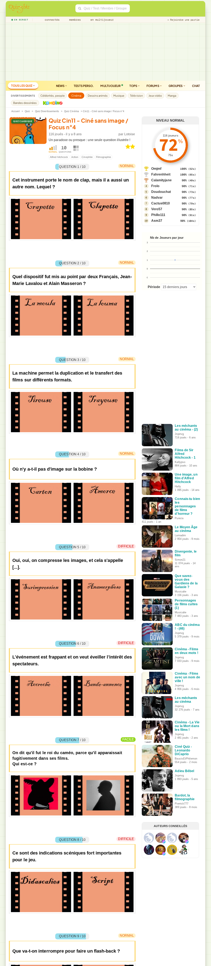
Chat (196, 86)
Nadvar (157, 197)
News (60, 86)
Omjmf (156, 168)
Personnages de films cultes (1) (186, 604)
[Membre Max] (164, 842)
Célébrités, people (52, 95)
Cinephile (87, 157)
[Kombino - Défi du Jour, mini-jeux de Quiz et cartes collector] (51, 103)
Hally (178, 486)
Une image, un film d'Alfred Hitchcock (186, 478)
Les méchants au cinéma (186, 699)
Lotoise (129, 134)
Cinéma (76, 95)
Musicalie (180, 591)
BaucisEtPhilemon (186, 758)
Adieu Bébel (184, 771)
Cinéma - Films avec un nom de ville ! (187, 677)
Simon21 (180, 559)
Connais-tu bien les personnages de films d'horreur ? (187, 506)
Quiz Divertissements (47, 111)
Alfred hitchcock (59, 157)
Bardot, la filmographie (185, 797)
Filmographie (103, 157)
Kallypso (180, 462)
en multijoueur (101, 19)
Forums (153, 86)
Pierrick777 (181, 803)
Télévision (136, 95)
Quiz (27, 111)
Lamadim (180, 535)
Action (75, 157)
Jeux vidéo (155, 95)
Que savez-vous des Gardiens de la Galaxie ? (186, 581)
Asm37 (156, 220)
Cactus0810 (160, 203)
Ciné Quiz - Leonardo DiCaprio (183, 750)
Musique (118, 95)
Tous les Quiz (22, 85)
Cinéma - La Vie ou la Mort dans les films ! (187, 725)
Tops (133, 86)
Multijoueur (110, 86)
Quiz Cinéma (71, 111)
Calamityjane (161, 180)
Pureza (179, 518)
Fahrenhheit (160, 174)
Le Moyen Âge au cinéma (186, 529)
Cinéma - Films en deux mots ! (186, 651)
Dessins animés (98, 95)
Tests (84, 86)
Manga (172, 95)
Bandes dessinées (25, 102)
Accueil (15, 111)
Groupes (176, 86)
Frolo (155, 186)
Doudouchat (161, 191)
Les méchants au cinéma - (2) (186, 427)
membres (74, 19)
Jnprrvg (179, 434)
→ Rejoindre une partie (183, 19)
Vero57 (156, 209)
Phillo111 (158, 215)
